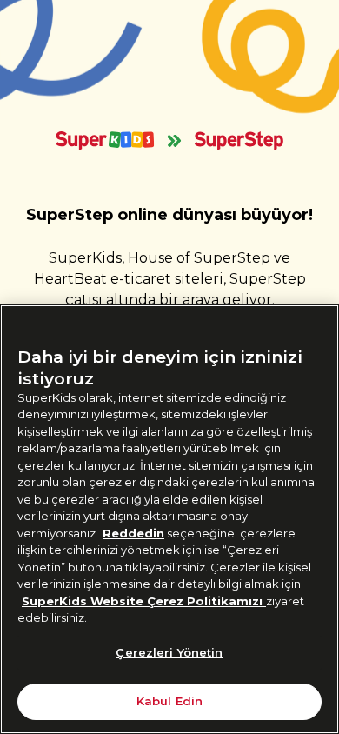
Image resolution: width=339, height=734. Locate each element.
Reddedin (133, 533)
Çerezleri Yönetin (169, 652)
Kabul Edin (169, 701)
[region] (169, 519)
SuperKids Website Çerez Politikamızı (144, 601)
